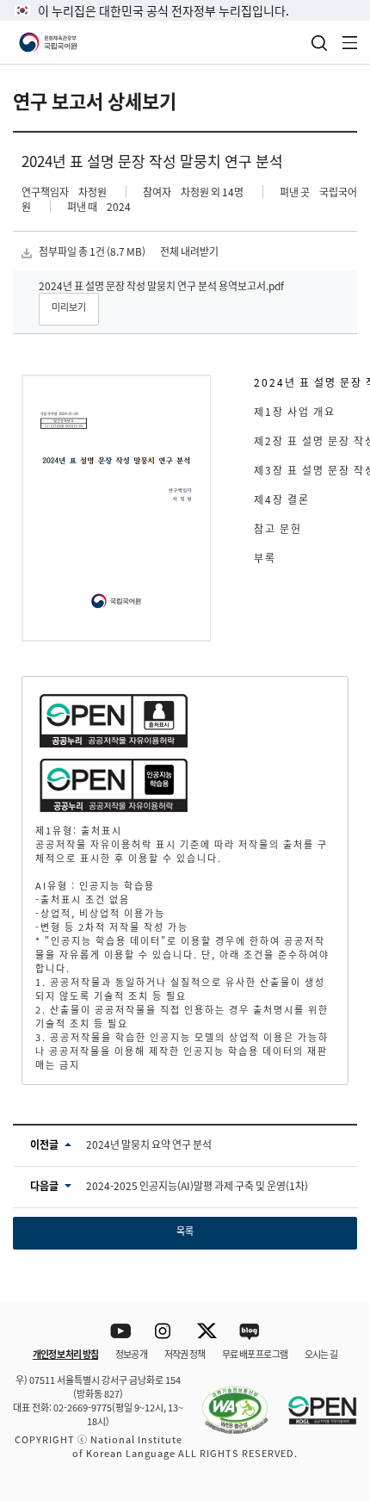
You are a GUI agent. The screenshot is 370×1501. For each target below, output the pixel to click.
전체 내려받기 (189, 251)
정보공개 (131, 1354)
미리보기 (69, 306)
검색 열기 (319, 43)
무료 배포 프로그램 (254, 1354)
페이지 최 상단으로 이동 (335, 1278)
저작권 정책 (184, 1354)
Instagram (164, 1332)
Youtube (121, 1332)
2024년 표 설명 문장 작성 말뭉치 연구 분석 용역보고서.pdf (161, 285)
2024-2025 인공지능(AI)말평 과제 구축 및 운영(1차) (197, 1185)
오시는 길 (321, 1354)
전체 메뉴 (350, 42)
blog (250, 1332)
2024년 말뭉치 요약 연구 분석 (149, 1144)
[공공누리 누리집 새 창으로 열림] (314, 1400)
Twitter (207, 1332)
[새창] (226, 1400)
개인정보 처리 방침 (65, 1354)
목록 (185, 1230)
